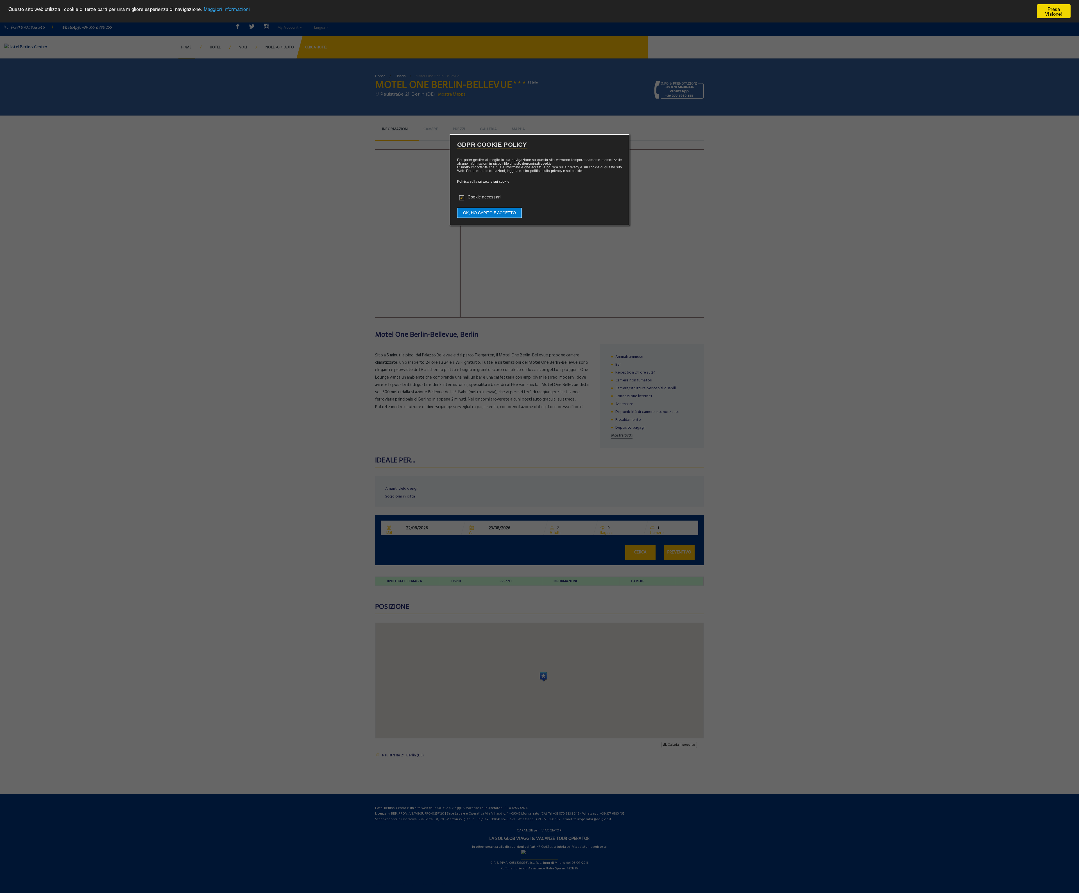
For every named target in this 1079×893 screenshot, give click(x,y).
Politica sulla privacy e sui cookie (483, 182)
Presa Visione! (1053, 11)
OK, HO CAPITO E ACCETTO (489, 213)
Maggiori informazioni (227, 9)
